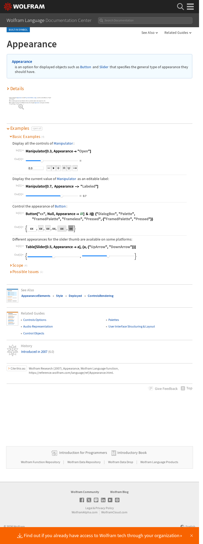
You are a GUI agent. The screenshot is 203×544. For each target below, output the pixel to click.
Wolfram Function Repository (41, 462)
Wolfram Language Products (159, 462)
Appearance (22, 61)
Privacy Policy (104, 508)
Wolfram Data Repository (84, 462)
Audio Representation (38, 326)
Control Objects (33, 333)
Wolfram (19, 526)
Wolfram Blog (119, 492)
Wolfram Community (85, 492)
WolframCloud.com (114, 512)
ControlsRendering (100, 296)
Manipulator (63, 143)
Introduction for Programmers (83, 452)
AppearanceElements (35, 296)
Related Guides (176, 32)
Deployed (75, 296)
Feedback (166, 388)
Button (85, 67)
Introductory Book (132, 452)
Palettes (113, 320)
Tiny (26, 97)
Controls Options (34, 320)
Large (35, 97)
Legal (89, 508)
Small (29, 97)
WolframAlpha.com (85, 512)
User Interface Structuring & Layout (131, 326)
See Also (148, 32)
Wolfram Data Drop (121, 462)
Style (59, 296)
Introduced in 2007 (37, 351)
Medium (32, 97)
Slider (103, 67)
